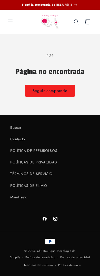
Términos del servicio (38, 265)
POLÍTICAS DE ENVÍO (28, 185)
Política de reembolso (40, 257)
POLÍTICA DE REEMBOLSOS (33, 150)
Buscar (16, 127)
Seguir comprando (50, 91)
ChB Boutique (46, 251)
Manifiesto (18, 197)
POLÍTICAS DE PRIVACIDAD (33, 162)
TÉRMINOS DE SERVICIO (31, 173)
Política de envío (69, 265)
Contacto (17, 139)
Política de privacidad (75, 257)
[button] (10, 21)
